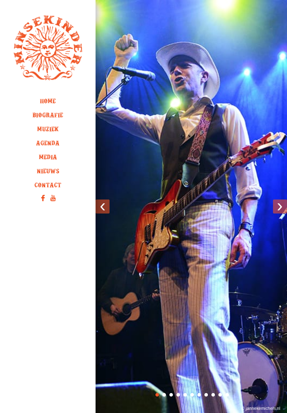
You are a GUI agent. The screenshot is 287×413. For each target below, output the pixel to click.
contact (47, 186)
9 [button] (213, 395)
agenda (47, 144)
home (48, 102)
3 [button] (171, 395)
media (48, 158)
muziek (48, 130)
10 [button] (220, 395)
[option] (191, 206)
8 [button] (206, 395)
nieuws (48, 172)
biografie (48, 116)
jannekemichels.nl (263, 408)
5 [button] (185, 395)
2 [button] (164, 395)
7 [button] (199, 395)
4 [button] (178, 395)
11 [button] (227, 395)
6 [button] (192, 395)
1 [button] (157, 395)
